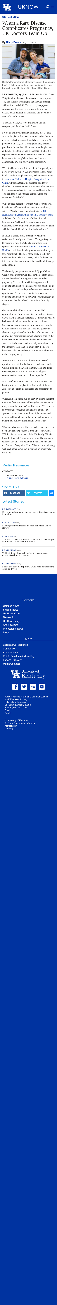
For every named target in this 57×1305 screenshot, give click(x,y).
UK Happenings (11, 621)
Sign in (8, 712)
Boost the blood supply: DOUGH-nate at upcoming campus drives (28, 567)
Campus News (11, 606)
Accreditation (11, 725)
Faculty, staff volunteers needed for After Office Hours (26, 526)
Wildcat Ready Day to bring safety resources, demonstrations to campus (25, 554)
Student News (10, 609)
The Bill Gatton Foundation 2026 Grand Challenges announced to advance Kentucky (28, 540)
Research (8, 617)
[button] (52, 6)
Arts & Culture (10, 625)
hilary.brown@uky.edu (17, 477)
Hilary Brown (13, 42)
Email (7, 710)
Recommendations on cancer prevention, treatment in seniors (28, 513)
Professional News (13, 628)
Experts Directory (12, 660)
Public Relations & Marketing (18, 656)
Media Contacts (11, 663)
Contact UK (9, 648)
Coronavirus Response (15, 644)
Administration (11, 652)
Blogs (6, 632)
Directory (9, 728)
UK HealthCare (10, 17)
